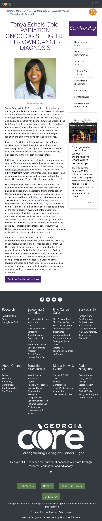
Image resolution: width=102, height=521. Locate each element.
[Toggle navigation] (96, 3)
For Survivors (81, 90)
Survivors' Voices (60, 11)
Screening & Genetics (35, 311)
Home (10, 11)
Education (7, 378)
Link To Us (51, 496)
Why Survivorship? (87, 331)
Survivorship (87, 309)
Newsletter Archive (62, 394)
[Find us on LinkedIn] (60, 299)
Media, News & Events (63, 367)
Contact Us (27, 486)
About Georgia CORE (12, 367)
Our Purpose (8, 384)
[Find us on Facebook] (42, 299)
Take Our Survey (71, 486)
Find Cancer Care (61, 311)
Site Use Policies (48, 512)
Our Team (7, 391)
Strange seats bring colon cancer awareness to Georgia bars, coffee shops (80, 155)
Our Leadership (9, 388)
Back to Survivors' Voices (23, 279)
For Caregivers (81, 97)
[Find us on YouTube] (54, 299)
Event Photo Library (63, 388)
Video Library (60, 391)
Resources (37, 369)
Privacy (34, 512)
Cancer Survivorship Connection (32, 11)
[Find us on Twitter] (48, 299)
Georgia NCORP (10, 322)
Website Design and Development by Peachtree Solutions (51, 517)
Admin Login (65, 512)
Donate (47, 486)
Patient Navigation (85, 367)
